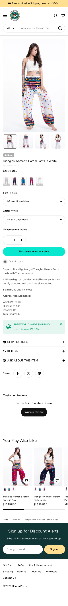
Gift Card (8, 565)
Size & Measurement (40, 565)
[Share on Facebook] (17, 373)
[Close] (60, 324)
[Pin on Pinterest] (39, 373)
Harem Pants (19, 586)
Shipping (8, 571)
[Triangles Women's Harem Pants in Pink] (17, 467)
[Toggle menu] (5, 15)
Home (5, 519)
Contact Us (9, 577)
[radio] (6, 181)
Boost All (16, 519)
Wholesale (51, 571)
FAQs (21, 565)
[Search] (60, 28)
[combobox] (34, 28)
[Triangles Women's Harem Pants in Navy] (48, 467)
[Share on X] (28, 373)
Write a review (34, 412)
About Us (36, 571)
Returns (21, 571)
